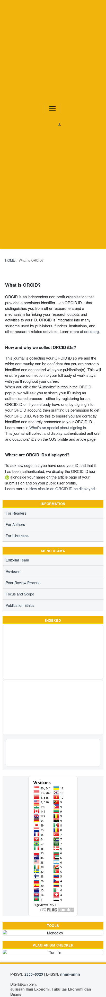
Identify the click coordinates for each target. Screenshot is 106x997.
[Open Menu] (52, 109)
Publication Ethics (20, 605)
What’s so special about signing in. (58, 427)
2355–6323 (33, 974)
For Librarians (17, 535)
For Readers (16, 513)
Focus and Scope (20, 594)
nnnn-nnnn (70, 974)
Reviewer (13, 571)
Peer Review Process (23, 582)
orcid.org (91, 331)
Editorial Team (17, 560)
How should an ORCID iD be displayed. (62, 488)
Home (10, 260)
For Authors (15, 524)
